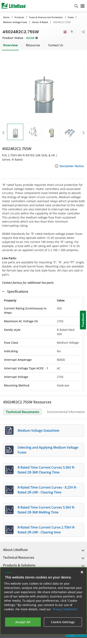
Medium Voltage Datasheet (38, 430)
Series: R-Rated (40, 22)
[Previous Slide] (3, 133)
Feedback (83, 320)
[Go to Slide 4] (70, 132)
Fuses (71, 17)
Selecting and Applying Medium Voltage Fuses (48, 450)
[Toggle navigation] (82, 6)
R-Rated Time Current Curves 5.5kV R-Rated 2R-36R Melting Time (46, 509)
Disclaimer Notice (71, 166)
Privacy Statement (65, 609)
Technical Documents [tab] (22, 412)
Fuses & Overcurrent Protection (46, 17)
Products (19, 17)
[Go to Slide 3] (52, 132)
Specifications (17, 291)
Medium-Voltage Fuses (15, 22)
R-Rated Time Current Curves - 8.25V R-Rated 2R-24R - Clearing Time (47, 490)
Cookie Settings (63, 622)
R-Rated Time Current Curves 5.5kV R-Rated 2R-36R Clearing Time (46, 470)
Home (6, 17)
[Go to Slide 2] (33, 132)
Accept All (22, 622)
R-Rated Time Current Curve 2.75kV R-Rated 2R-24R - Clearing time (46, 529)
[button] (43, 91)
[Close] (81, 572)
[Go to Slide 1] (15, 132)
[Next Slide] (83, 133)
